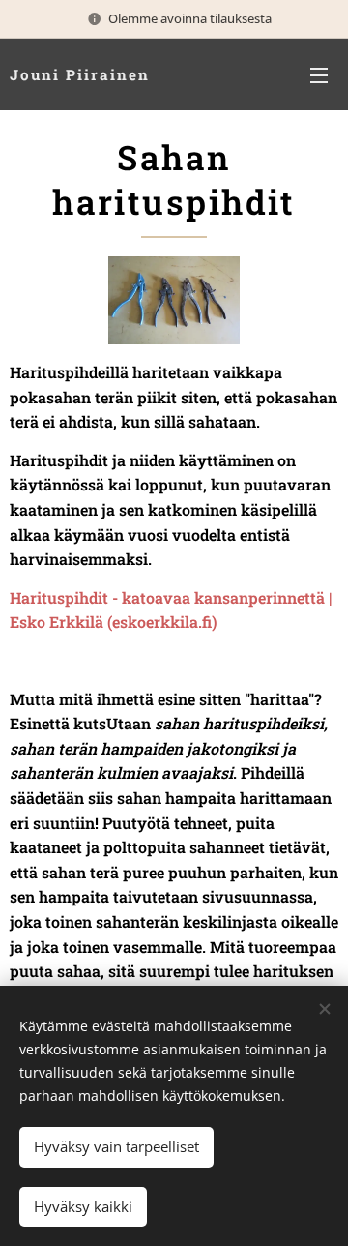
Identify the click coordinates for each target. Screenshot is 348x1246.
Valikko (319, 74)
